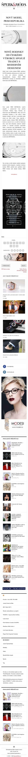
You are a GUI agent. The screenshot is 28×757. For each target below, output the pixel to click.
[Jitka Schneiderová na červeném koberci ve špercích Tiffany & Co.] (7, 466)
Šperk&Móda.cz (17, 756)
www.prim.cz (14, 174)
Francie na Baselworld (10, 355)
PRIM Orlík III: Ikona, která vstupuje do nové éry (14, 197)
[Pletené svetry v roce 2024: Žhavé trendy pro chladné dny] (7, 568)
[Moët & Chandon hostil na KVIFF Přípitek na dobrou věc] (7, 476)
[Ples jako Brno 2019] (14, 307)
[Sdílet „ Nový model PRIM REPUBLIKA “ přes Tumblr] (14, 243)
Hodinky (14, 26)
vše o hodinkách (10, 595)
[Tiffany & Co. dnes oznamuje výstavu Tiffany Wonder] (7, 558)
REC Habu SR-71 (7, 607)
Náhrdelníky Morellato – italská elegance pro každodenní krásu (17, 444)
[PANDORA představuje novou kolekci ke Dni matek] (7, 538)
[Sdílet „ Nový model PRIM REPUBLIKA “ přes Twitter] (7, 243)
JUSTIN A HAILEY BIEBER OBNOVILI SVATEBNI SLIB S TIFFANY (16, 516)
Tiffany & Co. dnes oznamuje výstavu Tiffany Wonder (18, 556)
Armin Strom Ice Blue (8, 603)
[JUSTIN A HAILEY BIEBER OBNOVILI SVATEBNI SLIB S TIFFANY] (7, 517)
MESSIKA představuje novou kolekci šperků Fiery (18, 576)
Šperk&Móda (10, 201)
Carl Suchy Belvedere (8, 630)
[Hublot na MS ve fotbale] (14, 326)
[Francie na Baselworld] (14, 346)
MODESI (8, 681)
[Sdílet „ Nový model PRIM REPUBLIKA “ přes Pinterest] (17, 243)
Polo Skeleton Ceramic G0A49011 (11, 622)
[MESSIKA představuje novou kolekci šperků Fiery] (7, 579)
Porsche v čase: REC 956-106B (10, 599)
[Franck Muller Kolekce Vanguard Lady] (14, 286)
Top (11, 203)
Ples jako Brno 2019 (9, 316)
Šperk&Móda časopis (8, 655)
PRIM (2, 237)
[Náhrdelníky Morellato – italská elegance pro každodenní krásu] (7, 446)
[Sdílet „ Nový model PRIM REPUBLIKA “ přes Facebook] (4, 243)
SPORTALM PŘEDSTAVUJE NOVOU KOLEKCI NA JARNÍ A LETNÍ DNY (17, 547)
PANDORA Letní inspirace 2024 (18, 484)
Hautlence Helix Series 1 (8, 626)
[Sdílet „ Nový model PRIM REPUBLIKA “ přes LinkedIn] (20, 243)
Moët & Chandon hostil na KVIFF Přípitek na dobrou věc (18, 475)
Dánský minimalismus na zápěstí (10, 611)
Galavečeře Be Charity (17, 504)
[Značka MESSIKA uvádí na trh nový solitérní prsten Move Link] (7, 527)
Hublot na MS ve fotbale (11, 335)
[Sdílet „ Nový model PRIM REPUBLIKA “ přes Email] (14, 246)
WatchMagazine (6, 674)
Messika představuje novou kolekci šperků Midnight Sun (18, 495)
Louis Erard (6, 618)
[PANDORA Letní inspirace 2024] (7, 487)
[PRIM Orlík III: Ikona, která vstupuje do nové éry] (7, 456)
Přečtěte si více (14, 223)
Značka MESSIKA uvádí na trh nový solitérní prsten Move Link (18, 526)
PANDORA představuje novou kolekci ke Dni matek (18, 535)
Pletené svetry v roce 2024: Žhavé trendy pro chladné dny (18, 567)
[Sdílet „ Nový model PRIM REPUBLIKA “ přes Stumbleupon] (10, 246)
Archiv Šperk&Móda (8, 643)
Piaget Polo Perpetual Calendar (10, 634)
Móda (13, 477)
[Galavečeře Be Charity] (7, 507)
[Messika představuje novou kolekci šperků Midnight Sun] (7, 497)
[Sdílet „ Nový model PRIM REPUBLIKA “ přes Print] (17, 246)
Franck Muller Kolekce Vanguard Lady (14, 295)
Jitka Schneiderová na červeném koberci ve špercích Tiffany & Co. (17, 464)
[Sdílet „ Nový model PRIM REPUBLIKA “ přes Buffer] (23, 243)
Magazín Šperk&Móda (19, 24)
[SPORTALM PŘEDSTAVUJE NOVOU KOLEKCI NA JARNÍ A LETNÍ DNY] (7, 548)
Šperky (13, 447)
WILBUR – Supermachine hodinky (11, 615)
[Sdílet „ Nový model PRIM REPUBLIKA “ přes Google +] (10, 243)
